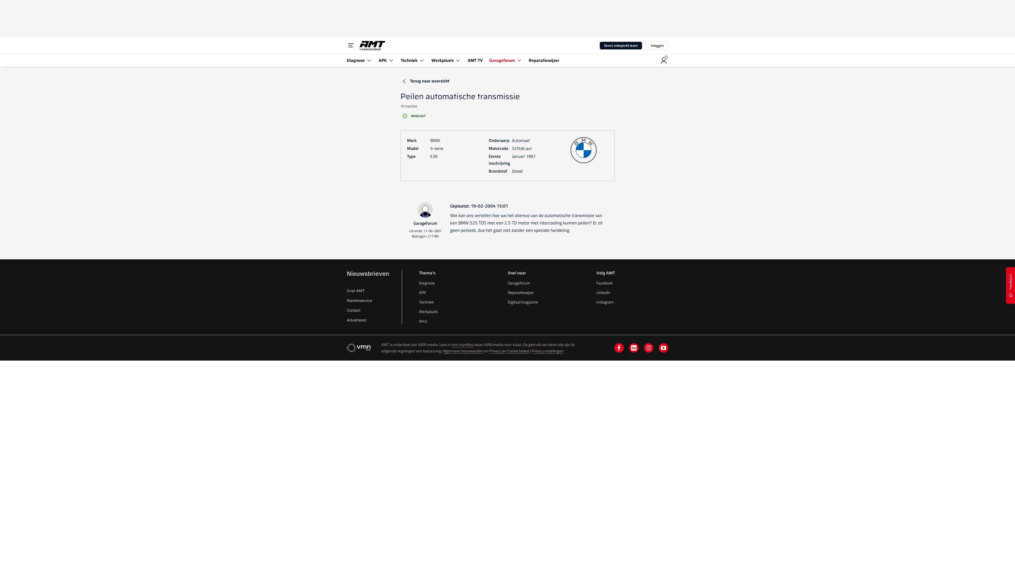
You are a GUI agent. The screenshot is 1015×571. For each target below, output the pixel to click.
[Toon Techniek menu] (422, 60)
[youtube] (663, 348)
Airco (423, 321)
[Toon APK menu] (391, 60)
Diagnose (427, 283)
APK (422, 292)
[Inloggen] (664, 60)
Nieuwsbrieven (368, 273)
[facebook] (619, 348)
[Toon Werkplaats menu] (458, 60)
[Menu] (351, 45)
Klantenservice (359, 300)
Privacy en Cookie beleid (509, 351)
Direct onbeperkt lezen (621, 45)
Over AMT (356, 290)
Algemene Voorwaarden (463, 351)
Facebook (604, 283)
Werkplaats (428, 311)
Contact (354, 310)
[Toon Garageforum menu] (519, 60)
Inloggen (657, 45)
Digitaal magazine (523, 302)
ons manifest (463, 345)
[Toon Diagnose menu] (369, 60)
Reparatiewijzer (521, 292)
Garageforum (519, 283)
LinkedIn (603, 292)
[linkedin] (634, 348)
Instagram (605, 302)
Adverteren (356, 320)
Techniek (426, 302)
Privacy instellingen (548, 351)
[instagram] (648, 348)
